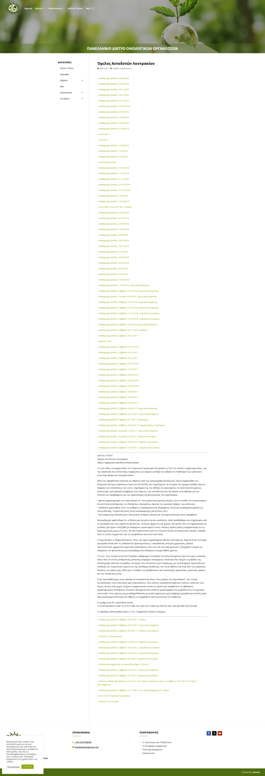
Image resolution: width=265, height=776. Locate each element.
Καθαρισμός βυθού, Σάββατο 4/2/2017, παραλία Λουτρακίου (128, 675)
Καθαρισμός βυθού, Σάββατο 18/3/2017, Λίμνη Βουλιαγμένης (129, 653)
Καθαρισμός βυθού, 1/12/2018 (114, 173)
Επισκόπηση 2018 (107, 162)
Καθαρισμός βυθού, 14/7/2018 (114, 246)
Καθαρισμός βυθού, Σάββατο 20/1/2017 (118, 335)
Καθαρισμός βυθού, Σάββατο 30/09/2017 (119, 374)
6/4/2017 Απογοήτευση (110, 636)
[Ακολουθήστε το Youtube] (220, 733)
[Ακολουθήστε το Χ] (214, 733)
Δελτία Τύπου (75, 8)
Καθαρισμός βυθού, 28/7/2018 (114, 240)
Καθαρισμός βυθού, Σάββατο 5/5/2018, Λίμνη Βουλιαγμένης (128, 302)
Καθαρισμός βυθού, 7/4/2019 (113, 151)
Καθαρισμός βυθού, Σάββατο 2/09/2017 (118, 397)
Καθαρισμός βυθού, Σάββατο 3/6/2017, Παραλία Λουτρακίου (128, 442)
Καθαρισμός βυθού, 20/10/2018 (114, 184)
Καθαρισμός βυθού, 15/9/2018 (114, 201)
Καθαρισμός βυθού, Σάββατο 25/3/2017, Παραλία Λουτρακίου (129, 647)
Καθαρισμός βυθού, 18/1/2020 (114, 95)
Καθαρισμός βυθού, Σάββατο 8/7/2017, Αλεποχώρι (124, 419)
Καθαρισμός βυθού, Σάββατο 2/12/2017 (118, 358)
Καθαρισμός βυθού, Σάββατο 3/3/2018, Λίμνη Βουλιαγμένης (128, 324)
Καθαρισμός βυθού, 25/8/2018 (114, 223)
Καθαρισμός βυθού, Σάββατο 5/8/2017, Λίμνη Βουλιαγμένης (128, 408)
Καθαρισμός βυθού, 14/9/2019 (114, 117)
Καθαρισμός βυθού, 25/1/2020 (114, 89)
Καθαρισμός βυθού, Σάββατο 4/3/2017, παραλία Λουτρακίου (128, 658)
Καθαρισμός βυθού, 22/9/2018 (114, 212)
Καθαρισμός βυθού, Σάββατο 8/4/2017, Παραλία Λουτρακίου (128, 630)
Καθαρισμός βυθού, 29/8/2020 (114, 78)
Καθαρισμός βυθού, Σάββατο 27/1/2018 (118, 330)
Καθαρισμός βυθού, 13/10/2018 (114, 190)
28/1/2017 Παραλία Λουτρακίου (114, 695)
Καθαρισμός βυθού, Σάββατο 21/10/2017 (119, 363)
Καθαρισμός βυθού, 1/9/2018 (113, 195)
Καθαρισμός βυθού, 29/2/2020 (114, 83)
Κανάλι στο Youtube (109, 701)
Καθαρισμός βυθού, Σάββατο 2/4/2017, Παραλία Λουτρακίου (128, 641)
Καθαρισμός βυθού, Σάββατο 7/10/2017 (118, 369)
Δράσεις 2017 (105, 341)
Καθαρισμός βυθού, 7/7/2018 (113, 251)
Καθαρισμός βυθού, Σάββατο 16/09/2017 (119, 386)
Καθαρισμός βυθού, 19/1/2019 (114, 167)
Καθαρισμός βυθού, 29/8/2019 (114, 123)
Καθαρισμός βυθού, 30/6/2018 (114, 257)
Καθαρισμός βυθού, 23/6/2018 (114, 262)
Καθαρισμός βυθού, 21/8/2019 (114, 128)
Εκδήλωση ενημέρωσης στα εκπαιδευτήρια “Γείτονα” (124, 664)
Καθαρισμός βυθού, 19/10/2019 (114, 106)
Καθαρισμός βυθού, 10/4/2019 (114, 145)
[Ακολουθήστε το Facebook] (209, 733)
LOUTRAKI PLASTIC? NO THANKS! (115, 206)
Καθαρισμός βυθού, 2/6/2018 (113, 274)
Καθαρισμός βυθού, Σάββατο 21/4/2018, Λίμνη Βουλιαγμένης (129, 307)
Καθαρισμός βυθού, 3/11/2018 (114, 179)
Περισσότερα (13, 766)
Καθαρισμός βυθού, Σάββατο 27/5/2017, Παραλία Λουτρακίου (129, 447)
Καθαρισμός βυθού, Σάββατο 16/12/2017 (119, 346)
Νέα (88, 8)
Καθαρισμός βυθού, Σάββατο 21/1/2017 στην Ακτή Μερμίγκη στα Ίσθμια (134, 690)
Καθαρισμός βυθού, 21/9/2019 (114, 111)
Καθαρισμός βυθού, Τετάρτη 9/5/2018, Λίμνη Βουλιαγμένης (128, 296)
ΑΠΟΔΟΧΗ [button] (27, 766)
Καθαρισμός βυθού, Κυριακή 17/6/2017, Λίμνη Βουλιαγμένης (128, 430)
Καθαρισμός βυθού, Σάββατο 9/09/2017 (118, 391)
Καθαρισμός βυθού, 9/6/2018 (113, 268)
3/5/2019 (103, 139)
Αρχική (28, 8)
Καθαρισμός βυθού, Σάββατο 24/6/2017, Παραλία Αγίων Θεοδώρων (132, 425)
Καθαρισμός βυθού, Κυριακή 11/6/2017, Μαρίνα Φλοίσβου (127, 436)
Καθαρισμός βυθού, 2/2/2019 (113, 156)
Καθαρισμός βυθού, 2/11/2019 (114, 100)
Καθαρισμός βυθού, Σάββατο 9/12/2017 (118, 352)
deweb (256, 772)
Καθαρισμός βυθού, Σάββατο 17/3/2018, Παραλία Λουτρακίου (129, 313)
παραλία (143, 330)
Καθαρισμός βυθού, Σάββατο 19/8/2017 (118, 402)
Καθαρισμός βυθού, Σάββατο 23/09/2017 (119, 380)
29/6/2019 (104, 134)
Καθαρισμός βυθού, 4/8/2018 (113, 235)
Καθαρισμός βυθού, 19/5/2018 (114, 279)
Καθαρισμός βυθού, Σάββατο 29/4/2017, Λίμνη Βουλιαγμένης (129, 625)
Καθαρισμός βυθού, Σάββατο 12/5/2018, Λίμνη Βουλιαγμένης (129, 290)
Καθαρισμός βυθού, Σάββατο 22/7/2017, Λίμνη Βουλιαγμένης (129, 414)
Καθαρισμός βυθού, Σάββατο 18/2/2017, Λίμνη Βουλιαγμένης (129, 669)
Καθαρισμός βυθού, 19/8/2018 (114, 229)
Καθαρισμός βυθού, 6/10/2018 (114, 218)
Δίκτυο (39, 8)
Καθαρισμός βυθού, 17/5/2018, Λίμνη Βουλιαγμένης (124, 285)
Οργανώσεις (55, 8)
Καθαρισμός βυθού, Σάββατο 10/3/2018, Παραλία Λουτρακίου (129, 318)
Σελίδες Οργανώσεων (122, 68)
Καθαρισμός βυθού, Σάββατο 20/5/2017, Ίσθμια (122, 619)
